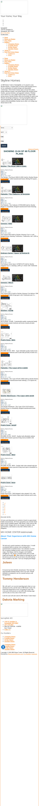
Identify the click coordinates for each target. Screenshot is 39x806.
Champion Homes (13, 44)
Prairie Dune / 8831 (8, 340)
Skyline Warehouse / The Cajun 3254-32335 (17, 396)
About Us (7, 50)
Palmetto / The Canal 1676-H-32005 (14, 368)
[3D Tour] (17, 164)
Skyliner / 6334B (7, 310)
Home (6, 37)
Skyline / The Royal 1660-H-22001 (13, 166)
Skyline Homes (12, 47)
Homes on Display (9, 39)
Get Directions (4, 34)
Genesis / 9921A (7, 283)
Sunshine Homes (13, 49)
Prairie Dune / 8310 (8, 482)
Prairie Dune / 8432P (8, 425)
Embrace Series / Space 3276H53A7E (15, 253)
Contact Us (11, 53)
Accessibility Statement (30, 654)
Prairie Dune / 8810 (8, 455)
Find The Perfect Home (11, 52)
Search (4, 146)
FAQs (10, 55)
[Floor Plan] (6, 164)
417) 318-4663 (5, 33)
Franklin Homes (13, 45)
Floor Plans (7, 40)
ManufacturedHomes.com (15, 654)
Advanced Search (33, 149)
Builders (7, 42)
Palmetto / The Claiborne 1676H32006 (15, 194)
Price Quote (5, 182)
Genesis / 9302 (6, 224)
